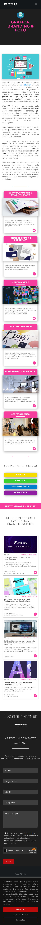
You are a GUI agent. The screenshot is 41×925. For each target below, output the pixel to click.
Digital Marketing (18, 573)
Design (8, 573)
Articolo (6, 554)
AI (4, 573)
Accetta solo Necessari (20, 915)
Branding (7, 615)
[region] (20, 901)
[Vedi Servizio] (20, 210)
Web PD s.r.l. (20, 874)
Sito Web (20, 615)
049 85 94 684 (29, 506)
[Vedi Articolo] (20, 555)
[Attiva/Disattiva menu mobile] (36, 4)
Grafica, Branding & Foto (29, 554)
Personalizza (20, 920)
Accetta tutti (20, 909)
